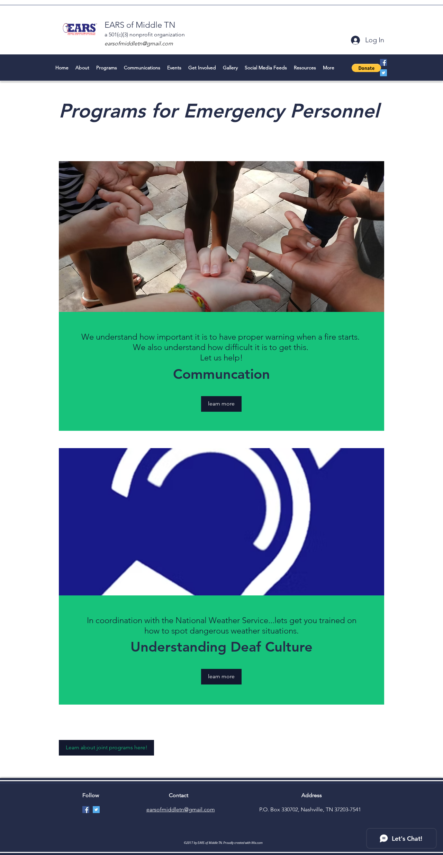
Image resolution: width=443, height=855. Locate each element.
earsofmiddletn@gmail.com (139, 43)
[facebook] (383, 62)
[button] (366, 68)
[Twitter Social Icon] (383, 72)
